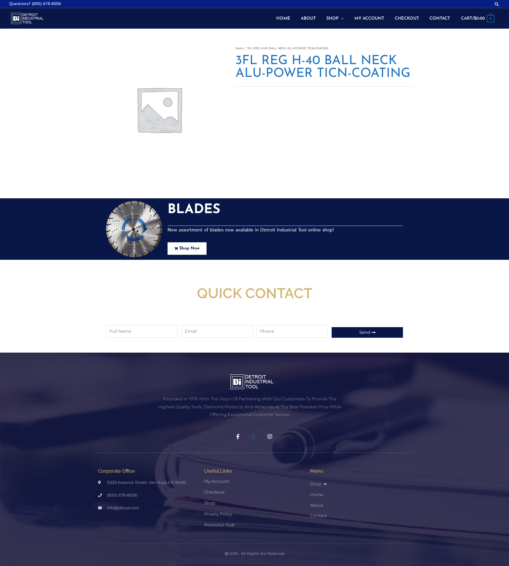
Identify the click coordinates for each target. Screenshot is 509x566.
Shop (209, 503)
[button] (497, 4)
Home (239, 48)
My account (216, 481)
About (316, 505)
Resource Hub (219, 524)
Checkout (214, 492)
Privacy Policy (218, 513)
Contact (318, 515)
